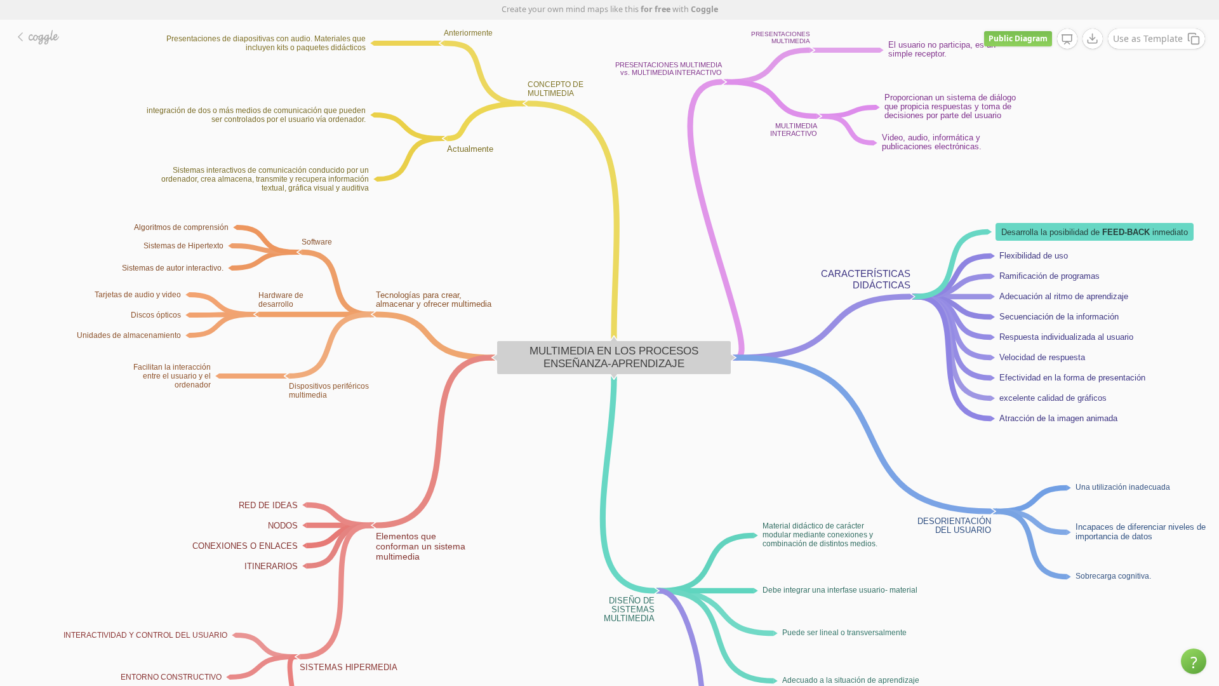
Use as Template (1148, 38)
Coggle (704, 9)
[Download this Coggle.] (1092, 39)
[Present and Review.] (1067, 39)
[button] (1193, 661)
